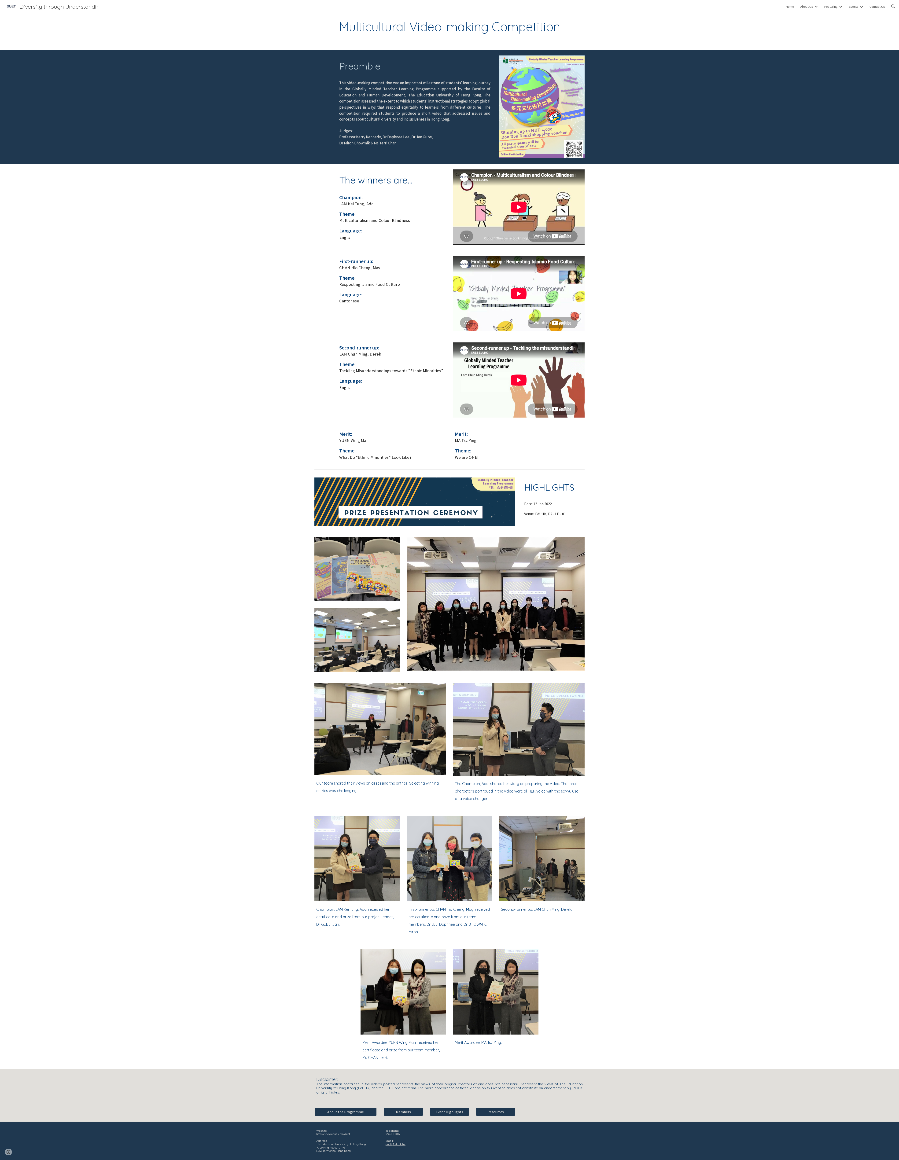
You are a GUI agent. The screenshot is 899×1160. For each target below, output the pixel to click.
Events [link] (853, 6)
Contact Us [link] (877, 6)
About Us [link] (806, 6)
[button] (893, 6)
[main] (449, 26)
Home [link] (789, 6)
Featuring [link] (831, 6)
